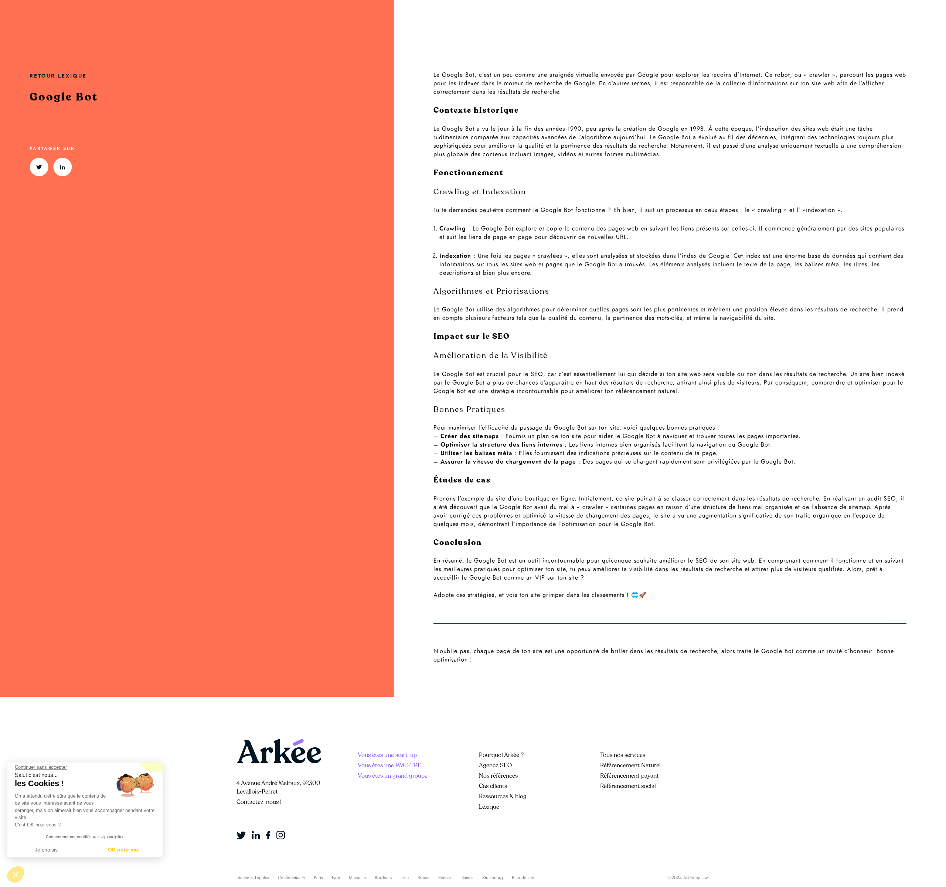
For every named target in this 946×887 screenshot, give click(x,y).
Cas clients (493, 786)
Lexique (489, 807)
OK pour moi (124, 850)
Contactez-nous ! (259, 802)
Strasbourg (492, 878)
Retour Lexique (58, 75)
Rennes (445, 878)
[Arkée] (278, 751)
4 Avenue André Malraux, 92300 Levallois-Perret (278, 787)
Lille (405, 878)
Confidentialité (291, 878)
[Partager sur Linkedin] (62, 167)
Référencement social (628, 786)
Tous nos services (622, 755)
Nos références (498, 776)
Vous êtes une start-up (387, 755)
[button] (15, 874)
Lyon (336, 878)
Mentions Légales (252, 878)
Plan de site (523, 878)
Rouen (423, 878)
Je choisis (46, 850)
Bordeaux (383, 878)
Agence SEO (495, 765)
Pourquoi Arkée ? (501, 755)
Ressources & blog (503, 796)
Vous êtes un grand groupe (393, 776)
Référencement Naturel (630, 765)
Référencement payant (629, 776)
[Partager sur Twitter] (39, 167)
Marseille (357, 878)
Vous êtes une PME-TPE (389, 765)
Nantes (466, 878)
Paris (318, 878)
